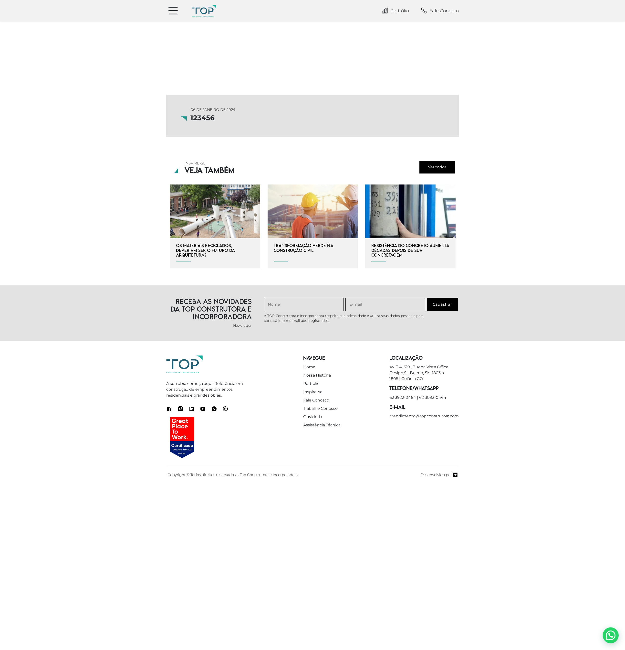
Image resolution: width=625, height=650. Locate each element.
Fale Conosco (444, 10)
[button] (611, 635)
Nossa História (317, 375)
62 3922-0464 (402, 397)
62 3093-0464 (432, 397)
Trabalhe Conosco (320, 408)
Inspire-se (313, 392)
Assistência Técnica (322, 425)
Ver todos (437, 167)
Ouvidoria (312, 416)
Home (309, 367)
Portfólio (399, 10)
